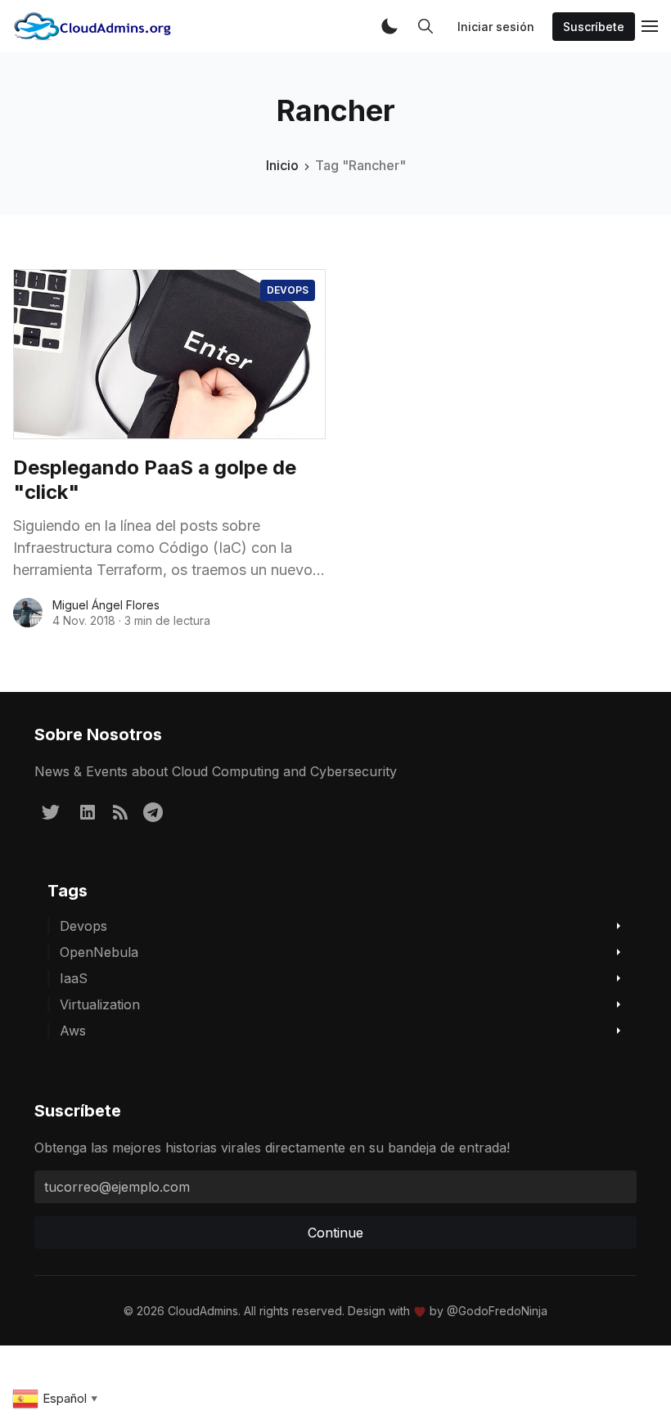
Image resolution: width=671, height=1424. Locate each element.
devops (287, 290)
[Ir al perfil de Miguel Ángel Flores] (28, 612)
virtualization (100, 1004)
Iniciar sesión (495, 27)
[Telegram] (153, 811)
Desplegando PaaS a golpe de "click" (154, 480)
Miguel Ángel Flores (106, 605)
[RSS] (120, 811)
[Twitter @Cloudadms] (50, 811)
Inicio (282, 165)
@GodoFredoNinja (497, 1311)
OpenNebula (99, 952)
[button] (389, 26)
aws (73, 1030)
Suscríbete (593, 27)
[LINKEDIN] (87, 811)
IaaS (74, 978)
